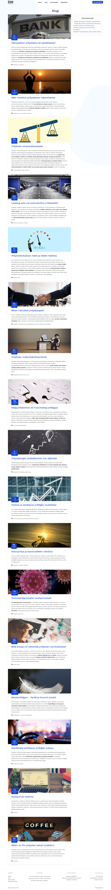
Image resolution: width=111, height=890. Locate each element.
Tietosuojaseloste (99, 887)
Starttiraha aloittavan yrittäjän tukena (32, 748)
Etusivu (40, 2)
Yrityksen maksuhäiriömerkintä (28, 357)
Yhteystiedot (64, 2)
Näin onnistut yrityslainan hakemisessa (33, 97)
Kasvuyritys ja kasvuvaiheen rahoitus (32, 551)
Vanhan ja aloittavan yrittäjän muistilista (33, 505)
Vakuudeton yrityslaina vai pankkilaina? (33, 43)
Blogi (46, 2)
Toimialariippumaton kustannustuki (31, 598)
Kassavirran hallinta (22, 796)
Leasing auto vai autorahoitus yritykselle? (34, 203)
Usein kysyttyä (54, 2)
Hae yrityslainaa (97, 2)
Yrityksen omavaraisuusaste (27, 146)
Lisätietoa (45, 880)
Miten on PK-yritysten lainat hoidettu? (32, 845)
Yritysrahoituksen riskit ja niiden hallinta (34, 255)
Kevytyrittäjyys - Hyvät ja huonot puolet (33, 697)
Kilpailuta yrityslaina (12, 881)
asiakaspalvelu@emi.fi (71, 876)
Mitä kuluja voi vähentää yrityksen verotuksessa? (38, 646)
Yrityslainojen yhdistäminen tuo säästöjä (34, 458)
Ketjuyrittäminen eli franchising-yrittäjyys (34, 407)
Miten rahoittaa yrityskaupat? (27, 310)
